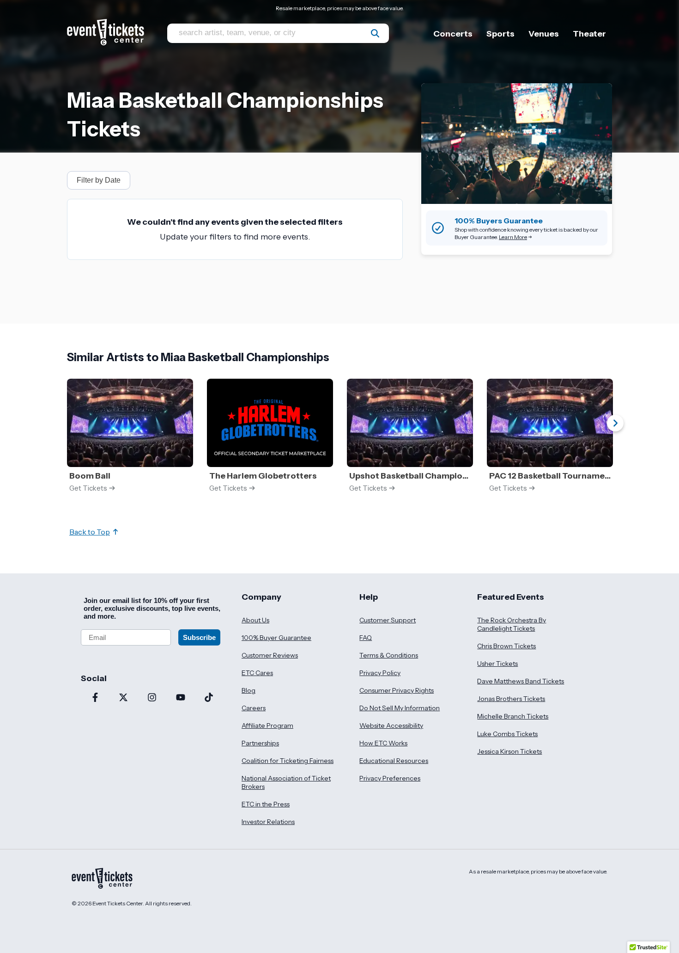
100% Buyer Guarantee (276, 637)
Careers (254, 708)
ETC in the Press (266, 804)
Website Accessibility (391, 725)
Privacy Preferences (389, 778)
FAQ (365, 637)
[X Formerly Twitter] (123, 698)
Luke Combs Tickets (507, 734)
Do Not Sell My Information (399, 708)
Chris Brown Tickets (506, 646)
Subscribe (199, 637)
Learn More (513, 237)
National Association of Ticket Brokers (286, 782)
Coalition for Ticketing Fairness (287, 760)
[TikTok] (208, 698)
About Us (255, 620)
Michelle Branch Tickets (512, 716)
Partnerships (260, 743)
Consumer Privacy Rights (396, 690)
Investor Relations (268, 822)
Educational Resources (393, 760)
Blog (248, 690)
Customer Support (387, 620)
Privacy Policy (379, 673)
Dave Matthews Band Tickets (520, 681)
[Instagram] (152, 698)
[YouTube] (180, 698)
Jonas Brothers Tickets (511, 699)
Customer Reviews (270, 655)
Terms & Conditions (388, 655)
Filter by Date (99, 180)
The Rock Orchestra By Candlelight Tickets (511, 624)
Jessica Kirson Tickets (509, 751)
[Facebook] (95, 698)
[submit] (375, 33)
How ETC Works (383, 743)
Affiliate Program (267, 725)
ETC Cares (257, 673)
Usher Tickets (497, 663)
